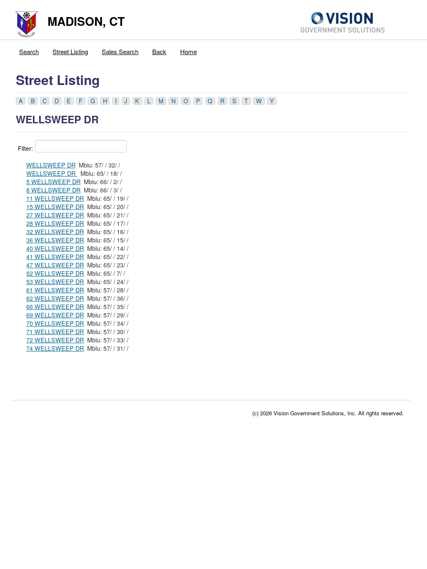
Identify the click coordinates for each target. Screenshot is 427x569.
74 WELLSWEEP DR (55, 348)
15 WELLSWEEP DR (55, 206)
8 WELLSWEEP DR (53, 190)
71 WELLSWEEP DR (55, 331)
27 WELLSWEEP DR (55, 215)
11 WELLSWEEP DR (55, 198)
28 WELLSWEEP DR (55, 223)
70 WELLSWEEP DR (55, 323)
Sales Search (120, 51)
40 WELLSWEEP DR (55, 248)
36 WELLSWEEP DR (55, 240)
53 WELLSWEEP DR (55, 281)
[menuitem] (29, 49)
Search (29, 51)
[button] (20, 101)
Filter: (25, 148)
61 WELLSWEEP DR (55, 290)
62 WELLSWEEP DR (55, 298)
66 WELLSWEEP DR (55, 306)
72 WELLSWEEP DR (55, 340)
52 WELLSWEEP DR (55, 273)
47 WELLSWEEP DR (55, 265)
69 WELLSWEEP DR (55, 315)
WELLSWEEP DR (50, 165)
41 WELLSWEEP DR (55, 256)
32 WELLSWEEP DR (55, 231)
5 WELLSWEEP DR (53, 181)
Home (188, 51)
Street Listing (70, 51)
